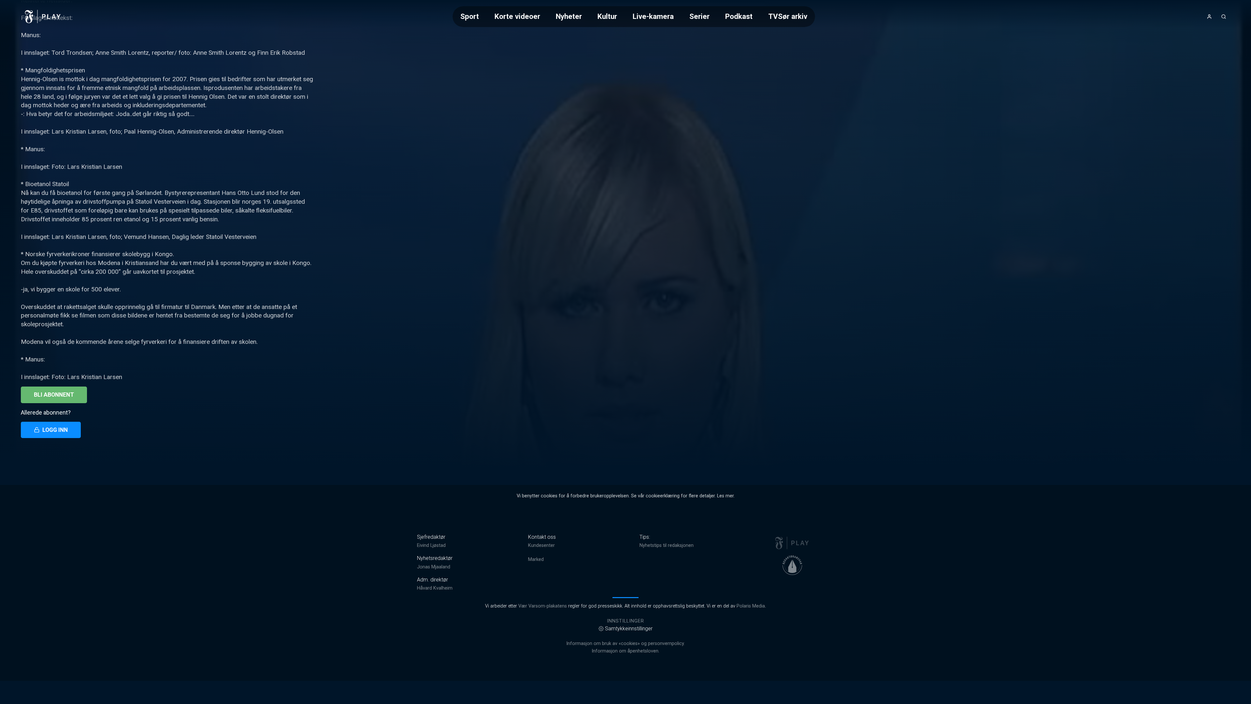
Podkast (739, 16)
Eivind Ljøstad (431, 545)
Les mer (725, 496)
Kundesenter (541, 545)
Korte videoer (517, 16)
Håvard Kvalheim (435, 588)
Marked (536, 559)
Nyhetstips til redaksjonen (667, 545)
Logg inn (55, 430)
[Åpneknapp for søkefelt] (1223, 16)
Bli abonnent (54, 394)
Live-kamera (653, 16)
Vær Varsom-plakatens (542, 606)
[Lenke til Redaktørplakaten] (792, 565)
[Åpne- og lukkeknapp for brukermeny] (1209, 16)
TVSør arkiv (787, 16)
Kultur (607, 16)
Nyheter (569, 16)
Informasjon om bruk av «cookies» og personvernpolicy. (625, 643)
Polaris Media (751, 606)
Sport (469, 16)
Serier (699, 16)
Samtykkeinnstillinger (629, 628)
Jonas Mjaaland (433, 567)
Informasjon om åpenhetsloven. (625, 651)
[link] (43, 16)
